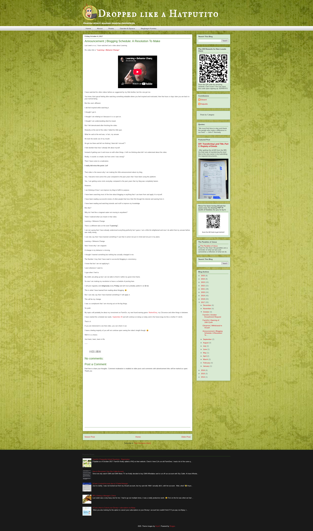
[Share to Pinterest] (100, 351)
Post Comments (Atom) (142, 443)
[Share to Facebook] (97, 351)
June (205, 349)
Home (88, 28)
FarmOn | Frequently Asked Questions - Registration (111, 459)
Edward (204, 100)
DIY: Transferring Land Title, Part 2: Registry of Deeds (213, 145)
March (205, 359)
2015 (203, 374)
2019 (203, 296)
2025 (203, 276)
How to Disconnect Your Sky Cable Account (108, 471)
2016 (203, 370)
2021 (203, 289)
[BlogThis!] (93, 351)
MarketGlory (153, 312)
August (206, 343)
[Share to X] (95, 351)
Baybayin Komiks (148, 28)
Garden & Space (127, 28)
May (205, 353)
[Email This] (90, 351)
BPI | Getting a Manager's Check (104, 496)
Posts (111, 28)
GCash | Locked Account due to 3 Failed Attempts (110, 483)
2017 (203, 302)
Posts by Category (207, 115)
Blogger (172, 526)
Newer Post (90, 437)
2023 (203, 282)
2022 (203, 286)
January (206, 366)
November (207, 309)
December (207, 305)
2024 (203, 279)
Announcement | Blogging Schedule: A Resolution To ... (213, 333)
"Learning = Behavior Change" (108, 50)
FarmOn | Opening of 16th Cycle (211, 321)
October (206, 312)
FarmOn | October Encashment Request (212, 316)
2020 (203, 292)
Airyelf (157, 526)
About (99, 28)
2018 (203, 299)
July (205, 346)
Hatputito (204, 104)
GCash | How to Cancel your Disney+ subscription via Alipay (114, 508)
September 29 (117, 317)
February (207, 363)
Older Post (185, 437)
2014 (203, 377)
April (205, 356)
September (207, 339)
